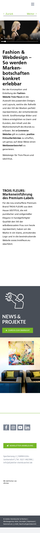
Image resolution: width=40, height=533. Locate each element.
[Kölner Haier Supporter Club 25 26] (9, 489)
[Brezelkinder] (11, 503)
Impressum (31, 521)
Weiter (30, 13)
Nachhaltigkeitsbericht (27, 524)
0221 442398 (26, 459)
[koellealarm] (29, 489)
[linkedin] (27, 427)
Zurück (9, 13)
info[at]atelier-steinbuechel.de (17, 462)
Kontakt (23, 521)
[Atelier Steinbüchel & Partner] (14, 4)
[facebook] (6, 427)
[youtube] (20, 427)
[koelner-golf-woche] (29, 501)
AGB (16, 524)
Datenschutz (8, 524)
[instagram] (13, 427)
